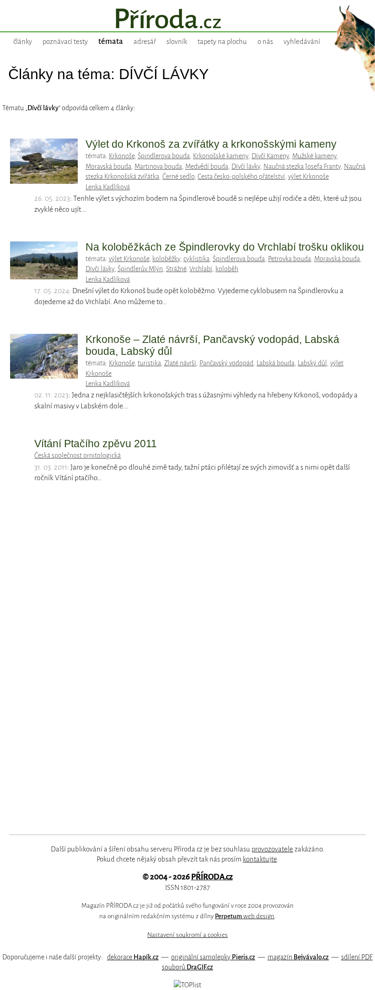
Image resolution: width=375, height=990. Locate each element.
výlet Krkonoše (308, 176)
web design (244, 916)
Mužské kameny (314, 156)
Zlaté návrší (180, 363)
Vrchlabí (200, 269)
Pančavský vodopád (226, 363)
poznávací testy (65, 41)
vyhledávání (302, 41)
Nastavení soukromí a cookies (187, 934)
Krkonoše (121, 156)
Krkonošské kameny (220, 156)
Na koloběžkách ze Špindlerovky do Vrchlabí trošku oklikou (225, 247)
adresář (145, 41)
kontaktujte (260, 859)
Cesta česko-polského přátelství (241, 176)
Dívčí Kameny (270, 156)
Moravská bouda (108, 166)
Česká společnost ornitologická (77, 455)
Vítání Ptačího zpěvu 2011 (95, 444)
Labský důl (312, 363)
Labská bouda (276, 363)
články (22, 41)
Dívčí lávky (245, 166)
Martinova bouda (158, 166)
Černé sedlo (178, 176)
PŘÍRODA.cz (212, 876)
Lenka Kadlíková (108, 187)
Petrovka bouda (289, 258)
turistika (149, 363)
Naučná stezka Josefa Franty (302, 166)
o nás (265, 41)
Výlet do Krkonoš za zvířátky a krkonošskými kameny (211, 144)
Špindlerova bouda (164, 156)
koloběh (226, 269)
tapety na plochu (222, 41)
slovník (176, 41)
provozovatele (272, 849)
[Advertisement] (176, 668)
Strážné (176, 269)
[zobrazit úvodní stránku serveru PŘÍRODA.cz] (187, 20)
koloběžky (166, 258)
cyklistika (196, 258)
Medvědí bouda (206, 166)
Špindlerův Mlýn (140, 269)
